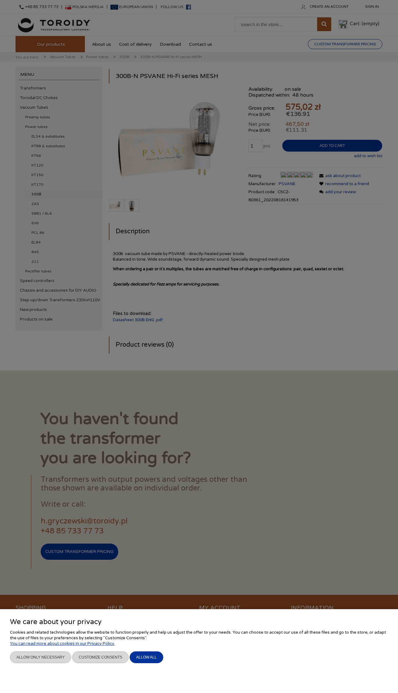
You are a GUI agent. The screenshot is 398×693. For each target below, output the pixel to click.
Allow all (146, 657)
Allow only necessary (40, 657)
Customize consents (100, 657)
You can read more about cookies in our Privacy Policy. (62, 643)
